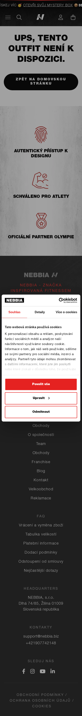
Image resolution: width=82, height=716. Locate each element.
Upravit (39, 398)
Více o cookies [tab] (66, 312)
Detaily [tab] (40, 312)
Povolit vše (41, 384)
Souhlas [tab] (14, 312)
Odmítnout (41, 412)
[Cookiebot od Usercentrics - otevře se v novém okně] (59, 300)
